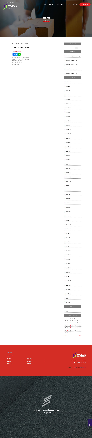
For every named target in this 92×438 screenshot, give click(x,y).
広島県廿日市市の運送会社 (71, 60)
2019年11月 (68, 229)
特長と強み (59, 4)
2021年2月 (68, 168)
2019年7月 (68, 246)
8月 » (80, 335)
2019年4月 (68, 259)
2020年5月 (68, 207)
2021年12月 (68, 125)
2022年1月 (68, 121)
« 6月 (65, 335)
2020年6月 (68, 203)
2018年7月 (68, 298)
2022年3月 (68, 112)
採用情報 (75, 4)
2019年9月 (68, 237)
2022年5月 (68, 103)
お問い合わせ (85, 4)
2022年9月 (68, 86)
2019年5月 (68, 255)
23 (67, 330)
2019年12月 (68, 224)
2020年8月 (68, 194)
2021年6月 (68, 151)
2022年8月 (68, 90)
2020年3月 (68, 216)
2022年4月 (68, 108)
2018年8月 (68, 293)
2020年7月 (68, 198)
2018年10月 (68, 285)
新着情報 (29, 363)
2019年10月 (68, 233)
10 (70, 325)
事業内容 (68, 4)
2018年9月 (68, 289)
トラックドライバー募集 (21, 47)
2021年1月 (68, 172)
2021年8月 (68, 142)
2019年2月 (68, 268)
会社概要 (51, 4)
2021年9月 (68, 138)
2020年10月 (68, 185)
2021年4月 (68, 159)
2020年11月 (68, 181)
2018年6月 (68, 302)
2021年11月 (68, 129)
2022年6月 (68, 99)
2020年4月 (68, 211)
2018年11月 (68, 281)
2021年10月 (68, 134)
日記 (67, 311)
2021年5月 (68, 155)
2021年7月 (68, 146)
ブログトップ (73, 44)
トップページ (45, 4)
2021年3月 (68, 164)
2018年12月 (68, 276)
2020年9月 (68, 190)
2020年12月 (68, 177)
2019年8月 (68, 242)
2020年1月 (68, 220)
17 (70, 327)
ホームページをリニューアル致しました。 (73, 56)
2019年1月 (68, 272)
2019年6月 (68, 250)
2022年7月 (68, 95)
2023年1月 (68, 82)
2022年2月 (68, 116)
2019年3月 (68, 263)
